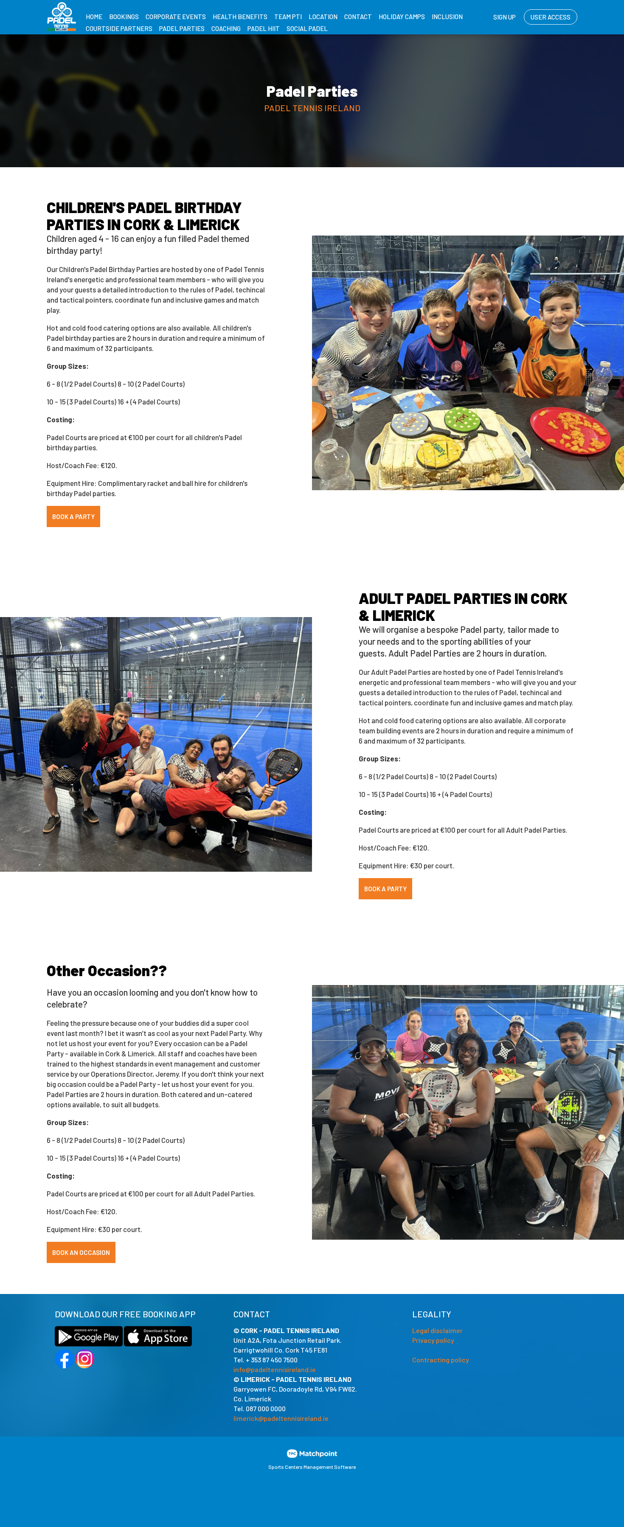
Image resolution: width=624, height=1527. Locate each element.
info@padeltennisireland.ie (274, 1369)
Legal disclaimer (437, 1330)
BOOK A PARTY (73, 516)
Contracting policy (440, 1360)
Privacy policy (433, 1340)
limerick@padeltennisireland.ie (281, 1418)
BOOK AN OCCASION (81, 1252)
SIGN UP (504, 17)
